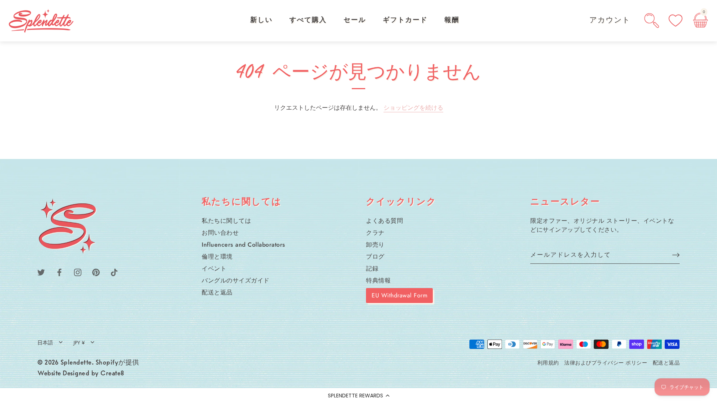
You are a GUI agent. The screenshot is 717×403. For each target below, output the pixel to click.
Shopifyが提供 (117, 363)
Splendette (76, 363)
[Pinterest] (96, 271)
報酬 (451, 20)
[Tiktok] (114, 271)
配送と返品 (217, 292)
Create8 (112, 374)
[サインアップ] (676, 255)
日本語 (45, 343)
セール (355, 20)
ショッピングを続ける (413, 107)
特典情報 (378, 280)
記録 (372, 268)
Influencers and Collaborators (243, 244)
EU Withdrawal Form (399, 295)
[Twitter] (41, 271)
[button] (358, 395)
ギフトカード (405, 20)
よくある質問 (384, 220)
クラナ (375, 232)
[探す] (651, 20)
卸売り (375, 244)
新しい (261, 20)
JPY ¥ (79, 343)
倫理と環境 (217, 256)
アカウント (609, 20)
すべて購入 (308, 20)
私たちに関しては (226, 220)
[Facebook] (59, 271)
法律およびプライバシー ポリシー (605, 362)
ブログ (375, 256)
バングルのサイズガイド (236, 280)
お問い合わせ (220, 232)
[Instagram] (77, 271)
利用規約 (548, 362)
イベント (214, 268)
